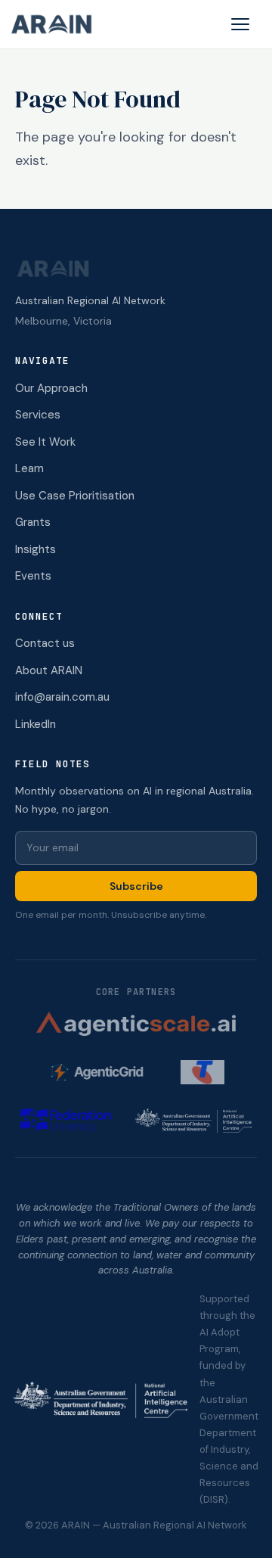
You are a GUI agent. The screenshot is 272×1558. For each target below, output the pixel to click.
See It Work (45, 441)
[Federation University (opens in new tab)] (65, 1121)
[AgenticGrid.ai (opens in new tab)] (102, 1072)
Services (37, 414)
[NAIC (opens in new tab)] (193, 1121)
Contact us (45, 643)
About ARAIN (48, 670)
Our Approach (51, 388)
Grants (33, 522)
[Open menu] (240, 24)
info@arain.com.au (62, 696)
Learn (29, 468)
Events (33, 575)
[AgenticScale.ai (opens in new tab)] (136, 1024)
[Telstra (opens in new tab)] (202, 1072)
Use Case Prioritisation (74, 495)
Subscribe (136, 886)
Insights (35, 549)
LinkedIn (35, 724)
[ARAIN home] (57, 24)
